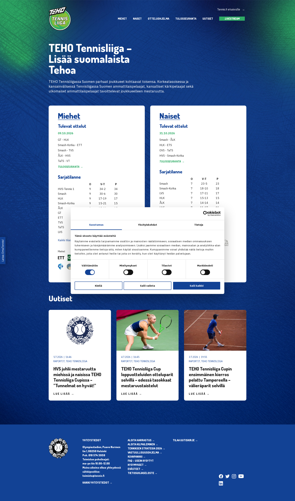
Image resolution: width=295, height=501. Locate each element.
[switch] (128, 272)
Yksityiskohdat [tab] (147, 224)
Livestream (232, 18)
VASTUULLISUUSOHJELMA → (145, 452)
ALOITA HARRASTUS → (141, 440)
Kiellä (98, 285)
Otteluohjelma (158, 18)
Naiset (137, 18)
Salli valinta (147, 285)
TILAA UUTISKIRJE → (185, 440)
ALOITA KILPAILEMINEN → (143, 444)
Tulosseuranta (185, 18)
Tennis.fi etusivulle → (231, 9)
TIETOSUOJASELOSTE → (142, 473)
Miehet (122, 18)
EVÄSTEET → (136, 469)
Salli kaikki (196, 285)
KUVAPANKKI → (137, 456)
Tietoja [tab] (198, 224)
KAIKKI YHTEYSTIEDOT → (97, 482)
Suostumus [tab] (96, 224)
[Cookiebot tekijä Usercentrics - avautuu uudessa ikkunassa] (206, 213)
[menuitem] (122, 18)
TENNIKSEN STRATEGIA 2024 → (146, 448)
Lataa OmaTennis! (2, 250)
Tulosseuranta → (70, 166)
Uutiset (207, 18)
